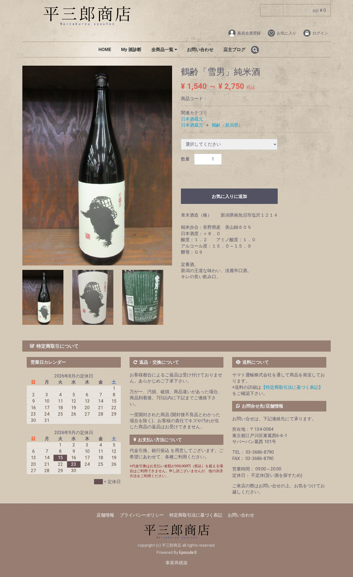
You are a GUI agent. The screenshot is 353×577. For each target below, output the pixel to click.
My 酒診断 (131, 49)
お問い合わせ (200, 49)
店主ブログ (234, 49)
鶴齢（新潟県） (227, 125)
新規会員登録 (249, 33)
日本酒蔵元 (192, 119)
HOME (104, 49)
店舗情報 (105, 515)
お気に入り (286, 33)
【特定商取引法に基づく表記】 (292, 387)
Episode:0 (188, 552)
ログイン (320, 33)
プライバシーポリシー (142, 515)
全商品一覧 (163, 49)
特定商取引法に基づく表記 (195, 515)
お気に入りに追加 (229, 196)
